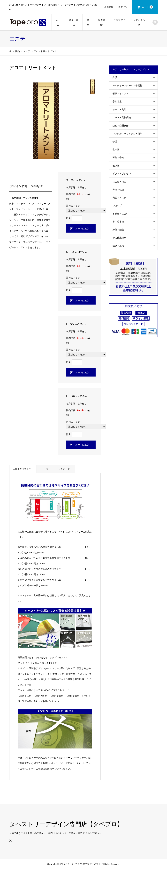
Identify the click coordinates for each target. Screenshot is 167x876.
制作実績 (101, 22)
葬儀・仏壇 (118, 189)
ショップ (117, 205)
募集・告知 (118, 157)
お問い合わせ (139, 22)
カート (147, 7)
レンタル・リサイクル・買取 (127, 133)
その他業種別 (119, 237)
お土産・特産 (119, 181)
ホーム (58, 22)
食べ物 (116, 149)
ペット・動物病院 (122, 117)
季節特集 (117, 101)
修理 (115, 141)
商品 (88, 22)
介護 (115, 77)
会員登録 (108, 7)
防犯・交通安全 (121, 125)
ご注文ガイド (119, 22)
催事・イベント (121, 93)
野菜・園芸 (118, 229)
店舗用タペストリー (23, 469)
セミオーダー (65, 469)
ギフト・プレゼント (123, 173)
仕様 (45, 469)
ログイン (122, 7)
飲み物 (116, 165)
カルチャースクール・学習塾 (127, 85)
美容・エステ (119, 197)
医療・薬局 (118, 245)
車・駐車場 (118, 221)
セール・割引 (119, 109)
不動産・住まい (121, 213)
